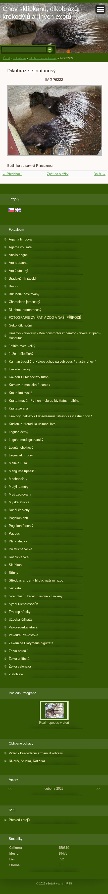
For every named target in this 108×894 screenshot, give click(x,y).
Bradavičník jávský (23, 278)
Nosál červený (19, 510)
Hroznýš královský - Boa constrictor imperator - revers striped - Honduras (54, 335)
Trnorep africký (20, 612)
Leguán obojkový (21, 447)
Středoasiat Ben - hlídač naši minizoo (36, 580)
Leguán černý (18, 432)
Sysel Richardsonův (23, 604)
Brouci (13, 286)
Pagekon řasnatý (21, 526)
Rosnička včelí (19, 557)
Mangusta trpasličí (22, 471)
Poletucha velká (20, 549)
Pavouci (15, 533)
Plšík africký (18, 541)
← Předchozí (12, 174)
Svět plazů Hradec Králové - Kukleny (36, 596)
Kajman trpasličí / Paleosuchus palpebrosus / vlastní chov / (52, 361)
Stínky (13, 573)
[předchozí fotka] (15, 123)
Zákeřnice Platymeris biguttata (31, 643)
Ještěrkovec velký (22, 346)
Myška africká (19, 502)
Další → (99, 174)
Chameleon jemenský (24, 302)
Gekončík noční (20, 325)
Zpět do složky (58, 174)
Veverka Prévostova (23, 635)
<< (10, 788)
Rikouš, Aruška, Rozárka (27, 761)
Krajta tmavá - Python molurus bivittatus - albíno (44, 400)
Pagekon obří (18, 518)
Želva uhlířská (19, 659)
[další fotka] (92, 123)
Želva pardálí (18, 651)
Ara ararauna (18, 263)
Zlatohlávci (17, 674)
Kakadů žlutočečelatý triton (28, 377)
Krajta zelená (18, 408)
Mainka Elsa (18, 463)
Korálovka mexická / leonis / (29, 385)
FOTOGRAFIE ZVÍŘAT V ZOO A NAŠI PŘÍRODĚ (45, 317)
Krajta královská (20, 393)
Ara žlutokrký (18, 271)
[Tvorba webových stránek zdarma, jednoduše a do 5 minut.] (63, 884)
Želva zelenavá (20, 666)
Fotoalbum (19, 58)
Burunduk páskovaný (24, 294)
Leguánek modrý (21, 455)
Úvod (6, 58)
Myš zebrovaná (20, 494)
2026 (59, 788)
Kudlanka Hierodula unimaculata (32, 424)
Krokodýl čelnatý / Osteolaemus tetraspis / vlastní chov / (50, 416)
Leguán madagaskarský (26, 440)
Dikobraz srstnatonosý (43, 58)
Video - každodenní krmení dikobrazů (36, 753)
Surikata (15, 588)
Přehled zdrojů (19, 820)
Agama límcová (20, 239)
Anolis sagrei (18, 255)
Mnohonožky (18, 479)
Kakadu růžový (20, 369)
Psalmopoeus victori (54, 722)
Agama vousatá (20, 247)
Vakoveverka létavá (23, 627)
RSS (69, 883)
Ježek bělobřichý (21, 354)
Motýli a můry (19, 487)
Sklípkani (15, 565)
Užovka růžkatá (20, 619)
